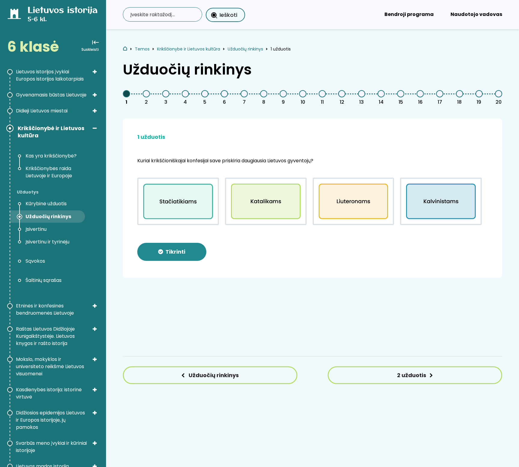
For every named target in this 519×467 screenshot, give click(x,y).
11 (322, 102)
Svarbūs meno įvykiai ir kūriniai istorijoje (51, 447)
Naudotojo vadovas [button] (476, 14)
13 (361, 102)
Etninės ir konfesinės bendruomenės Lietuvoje (45, 309)
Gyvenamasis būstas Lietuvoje (51, 94)
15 (401, 102)
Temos (142, 49)
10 (303, 102)
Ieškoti (228, 15)
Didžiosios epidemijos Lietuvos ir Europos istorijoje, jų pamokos (50, 420)
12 (342, 102)
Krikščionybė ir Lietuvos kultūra (51, 132)
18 (459, 102)
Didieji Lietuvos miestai (42, 110)
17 (440, 102)
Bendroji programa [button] (409, 14)
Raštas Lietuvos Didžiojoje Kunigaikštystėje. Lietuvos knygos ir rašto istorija (45, 336)
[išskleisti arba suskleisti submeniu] (94, 71)
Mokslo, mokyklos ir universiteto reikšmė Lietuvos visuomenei (50, 366)
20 (499, 102)
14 (381, 102)
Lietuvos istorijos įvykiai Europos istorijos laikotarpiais (50, 75)
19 (479, 102)
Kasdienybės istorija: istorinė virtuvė (49, 393)
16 (420, 102)
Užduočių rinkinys (245, 49)
